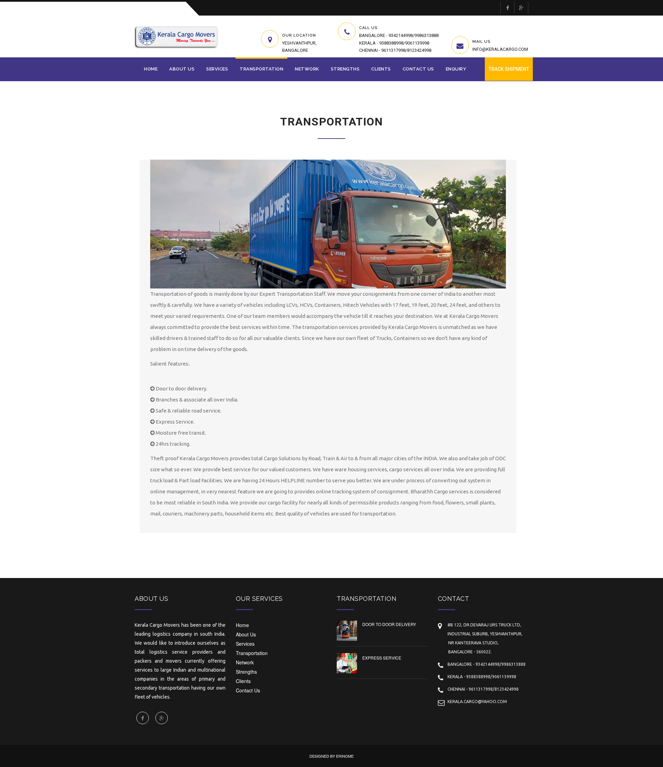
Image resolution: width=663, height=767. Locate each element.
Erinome (345, 756)
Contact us (418, 69)
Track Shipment (509, 69)
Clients (381, 69)
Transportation (261, 69)
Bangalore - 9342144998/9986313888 (399, 35)
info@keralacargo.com (500, 49)
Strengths (345, 69)
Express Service (381, 658)
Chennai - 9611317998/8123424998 (395, 50)
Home (150, 69)
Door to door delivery (389, 624)
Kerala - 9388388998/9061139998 (394, 43)
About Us (181, 69)
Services (217, 69)
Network (307, 69)
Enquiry (456, 69)
